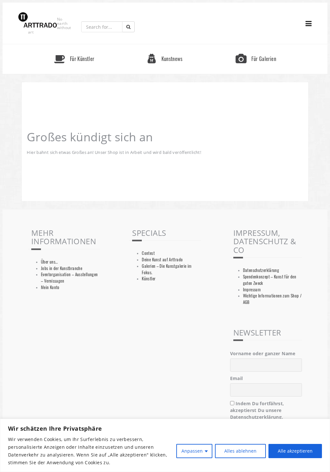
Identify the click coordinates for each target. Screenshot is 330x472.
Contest (148, 253)
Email (236, 378)
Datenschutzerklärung (261, 270)
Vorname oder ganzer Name (263, 353)
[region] (165, 445)
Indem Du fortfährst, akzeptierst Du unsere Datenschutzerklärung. (257, 410)
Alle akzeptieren (295, 451)
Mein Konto (50, 287)
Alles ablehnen (240, 451)
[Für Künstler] (74, 47)
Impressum (252, 289)
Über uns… (49, 262)
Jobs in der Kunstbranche (61, 268)
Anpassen (192, 451)
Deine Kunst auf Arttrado (162, 259)
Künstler (148, 279)
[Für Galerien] (255, 47)
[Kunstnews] (165, 47)
